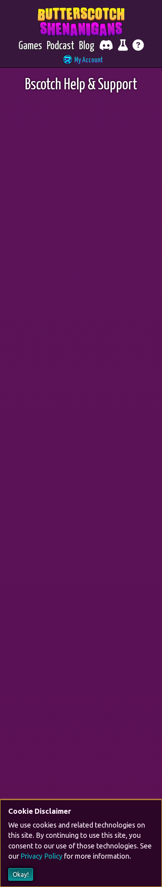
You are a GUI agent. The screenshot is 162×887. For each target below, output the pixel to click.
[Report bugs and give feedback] (123, 46)
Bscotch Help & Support (81, 85)
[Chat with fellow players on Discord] (106, 46)
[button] (81, 60)
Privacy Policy (41, 856)
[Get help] (138, 46)
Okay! (21, 874)
